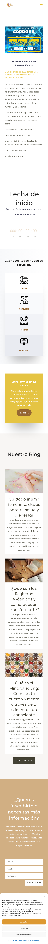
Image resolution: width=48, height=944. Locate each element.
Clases (24, 288)
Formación (24, 350)
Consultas (24, 309)
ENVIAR (32, 882)
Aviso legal (27, 940)
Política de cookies (15, 940)
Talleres (24, 329)
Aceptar (24, 922)
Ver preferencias (24, 935)
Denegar (24, 928)
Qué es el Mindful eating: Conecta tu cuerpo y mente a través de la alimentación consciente (24, 699)
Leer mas (23, 760)
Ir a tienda (24, 413)
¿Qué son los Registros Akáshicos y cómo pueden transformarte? (24, 599)
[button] (44, 896)
